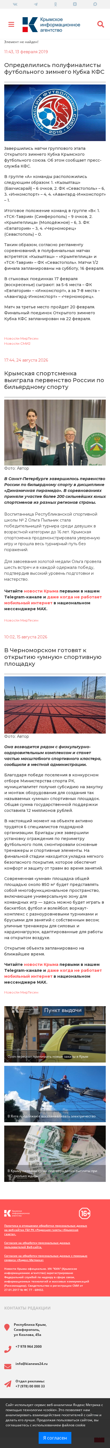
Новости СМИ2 (17, 343)
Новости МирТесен (21, 338)
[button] (101, 24)
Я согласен (55, 1438)
